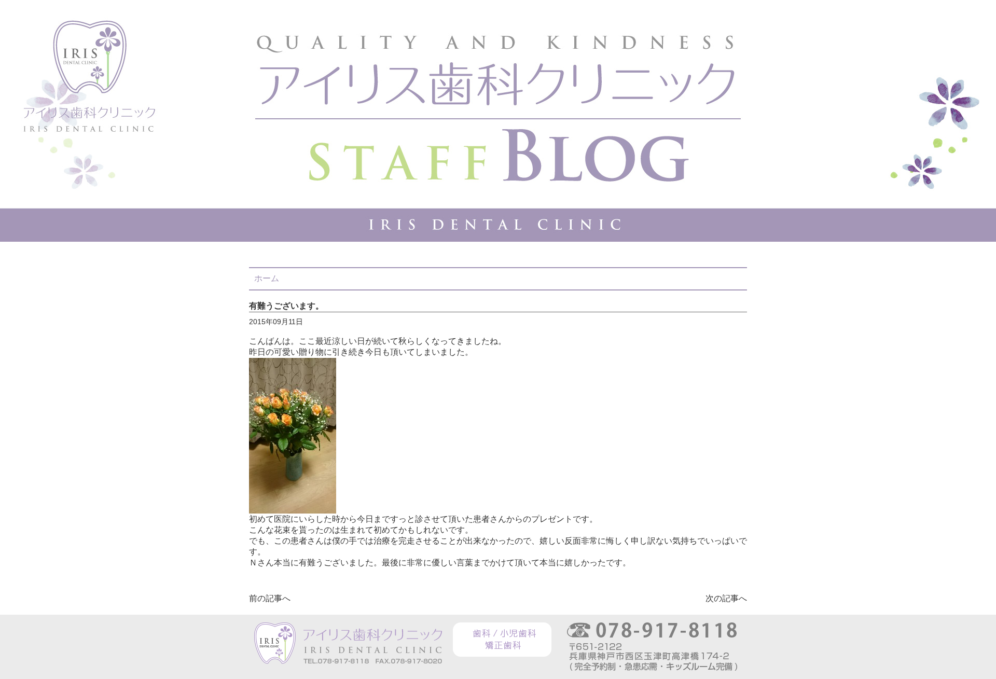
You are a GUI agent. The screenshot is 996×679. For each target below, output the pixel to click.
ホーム (266, 278)
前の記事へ (269, 598)
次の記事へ (726, 598)
